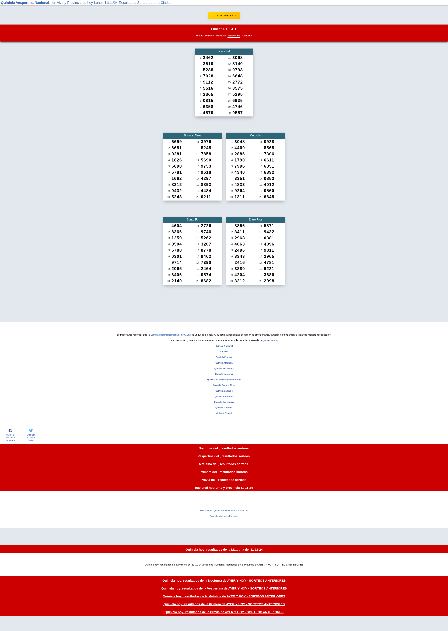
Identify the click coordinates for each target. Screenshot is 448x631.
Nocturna (247, 35)
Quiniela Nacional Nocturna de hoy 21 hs (170, 335)
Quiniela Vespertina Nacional (25, 3)
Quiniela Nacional (224, 346)
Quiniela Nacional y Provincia (224, 516)
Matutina (221, 35)
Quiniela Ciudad (224, 413)
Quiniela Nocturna (224, 374)
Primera (209, 35)
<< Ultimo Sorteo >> (224, 15)
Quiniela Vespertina (224, 368)
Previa (199, 35)
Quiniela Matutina (224, 363)
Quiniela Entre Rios (224, 396)
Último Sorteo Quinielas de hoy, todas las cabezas (224, 510)
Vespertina (233, 35)
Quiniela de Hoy (270, 340)
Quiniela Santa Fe (224, 391)
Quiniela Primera (224, 357)
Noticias (224, 351)
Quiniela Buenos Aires (224, 385)
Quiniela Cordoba (224, 407)
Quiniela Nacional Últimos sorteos (224, 379)
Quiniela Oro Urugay (224, 402)
